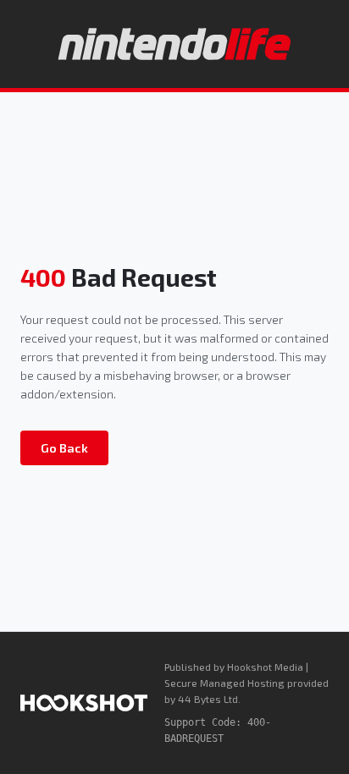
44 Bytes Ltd (208, 699)
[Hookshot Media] (83, 702)
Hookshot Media (265, 666)
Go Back (64, 448)
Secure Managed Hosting (224, 683)
